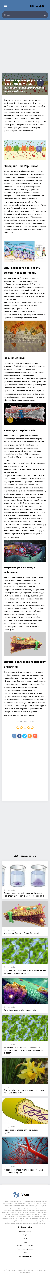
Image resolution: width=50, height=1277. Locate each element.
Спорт (25, 1252)
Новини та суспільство (25, 1245)
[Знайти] (45, 14)
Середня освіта (28, 721)
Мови (25, 1242)
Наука (25, 1238)
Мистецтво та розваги (25, 1249)
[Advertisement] (25, 48)
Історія (25, 1235)
